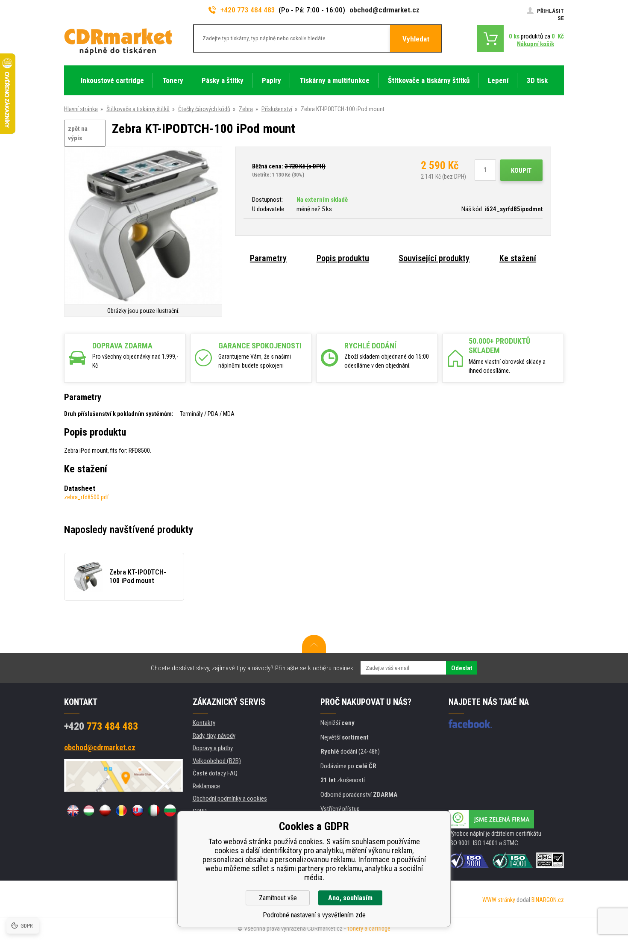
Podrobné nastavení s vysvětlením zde (314, 915)
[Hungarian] (89, 810)
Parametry (268, 258)
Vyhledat (415, 39)
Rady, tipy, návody (214, 736)
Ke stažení (517, 258)
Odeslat (461, 668)
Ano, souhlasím (350, 898)
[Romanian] (121, 810)
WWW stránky (498, 899)
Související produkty (434, 258)
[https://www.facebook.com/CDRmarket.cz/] (470, 723)
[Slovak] (138, 810)
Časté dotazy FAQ (215, 773)
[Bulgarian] (170, 810)
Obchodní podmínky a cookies (230, 798)
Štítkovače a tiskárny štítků (138, 109)
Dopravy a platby (213, 748)
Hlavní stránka (81, 109)
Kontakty (204, 723)
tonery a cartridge (368, 928)
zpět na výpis (78, 133)
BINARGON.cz (547, 899)
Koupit (521, 170)
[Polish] (105, 810)
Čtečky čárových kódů (204, 109)
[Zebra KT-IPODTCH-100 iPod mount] (143, 226)
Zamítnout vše (278, 898)
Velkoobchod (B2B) (217, 761)
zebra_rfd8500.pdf (86, 497)
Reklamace (206, 786)
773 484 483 (101, 726)
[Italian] (154, 810)
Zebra (246, 109)
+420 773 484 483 (247, 10)
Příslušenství (276, 109)
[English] (73, 810)
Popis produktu (343, 258)
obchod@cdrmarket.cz (384, 10)
